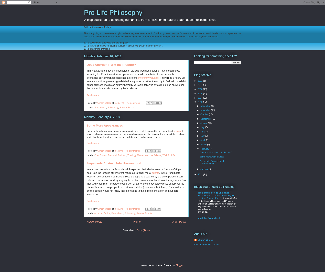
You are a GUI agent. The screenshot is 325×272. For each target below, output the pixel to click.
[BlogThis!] (151, 103)
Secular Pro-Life (127, 107)
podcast (177, 131)
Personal (112, 155)
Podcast (122, 155)
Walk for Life (168, 155)
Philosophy (112, 107)
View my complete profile (206, 244)
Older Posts (179, 221)
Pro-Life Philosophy (113, 12)
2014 (200, 98)
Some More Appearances (105, 125)
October (204, 114)
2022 (200, 81)
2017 (200, 85)
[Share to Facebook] (157, 103)
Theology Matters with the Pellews (144, 155)
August (204, 123)
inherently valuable (148, 77)
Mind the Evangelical (209, 218)
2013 (200, 102)
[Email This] (147, 103)
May (202, 136)
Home (137, 221)
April (202, 140)
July (202, 127)
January (204, 169)
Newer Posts (94, 221)
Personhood (100, 107)
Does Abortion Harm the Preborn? (111, 64)
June (203, 131)
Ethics (107, 213)
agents (155, 172)
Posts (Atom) (143, 230)
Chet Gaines (100, 155)
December (205, 106)
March (203, 144)
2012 (200, 174)
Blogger (179, 265)
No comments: (134, 103)
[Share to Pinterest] (160, 103)
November (205, 110)
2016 (200, 89)
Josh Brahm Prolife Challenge (213, 192)
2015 (200, 93)
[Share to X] (154, 103)
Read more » (93, 95)
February (205, 149)
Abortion (98, 213)
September (206, 119)
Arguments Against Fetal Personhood (114, 163)
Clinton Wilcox (205, 240)
